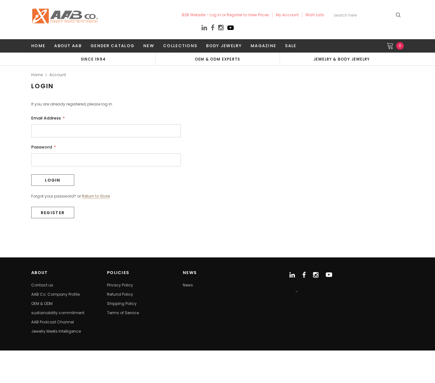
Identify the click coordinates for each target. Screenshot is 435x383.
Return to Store (96, 196)
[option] (93, 59)
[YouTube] (230, 29)
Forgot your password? (53, 196)
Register (53, 213)
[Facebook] (212, 28)
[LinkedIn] (204, 28)
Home (37, 74)
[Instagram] (221, 28)
